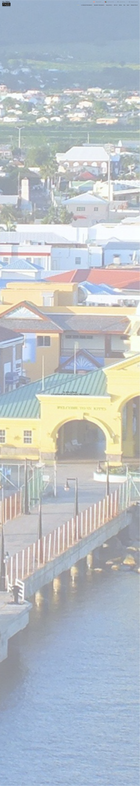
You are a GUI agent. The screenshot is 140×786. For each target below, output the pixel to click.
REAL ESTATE (109, 5)
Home (78, 5)
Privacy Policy (134, 5)
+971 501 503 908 (110, 1)
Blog (128, 5)
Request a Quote (134, 1)
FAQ (124, 5)
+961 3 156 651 (98, 1)
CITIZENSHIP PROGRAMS (86, 5)
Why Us (115, 5)
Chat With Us (122, 1)
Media (120, 5)
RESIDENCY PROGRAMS (99, 5)
